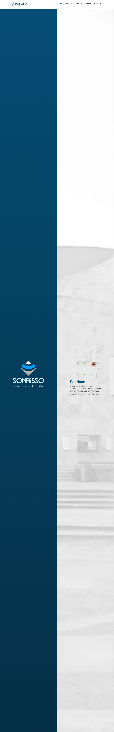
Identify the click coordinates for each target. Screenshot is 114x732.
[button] (101, 3)
